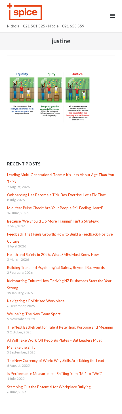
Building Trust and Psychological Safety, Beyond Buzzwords (56, 267)
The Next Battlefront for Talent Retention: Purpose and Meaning (60, 327)
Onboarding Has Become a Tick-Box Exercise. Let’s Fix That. (56, 195)
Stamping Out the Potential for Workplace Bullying (49, 387)
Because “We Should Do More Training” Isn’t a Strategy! (53, 221)
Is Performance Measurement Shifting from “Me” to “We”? (54, 373)
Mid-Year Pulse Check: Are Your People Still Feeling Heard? (55, 208)
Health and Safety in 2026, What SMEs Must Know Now (53, 254)
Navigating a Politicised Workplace (35, 301)
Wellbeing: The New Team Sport (33, 314)
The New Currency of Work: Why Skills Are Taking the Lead (55, 360)
